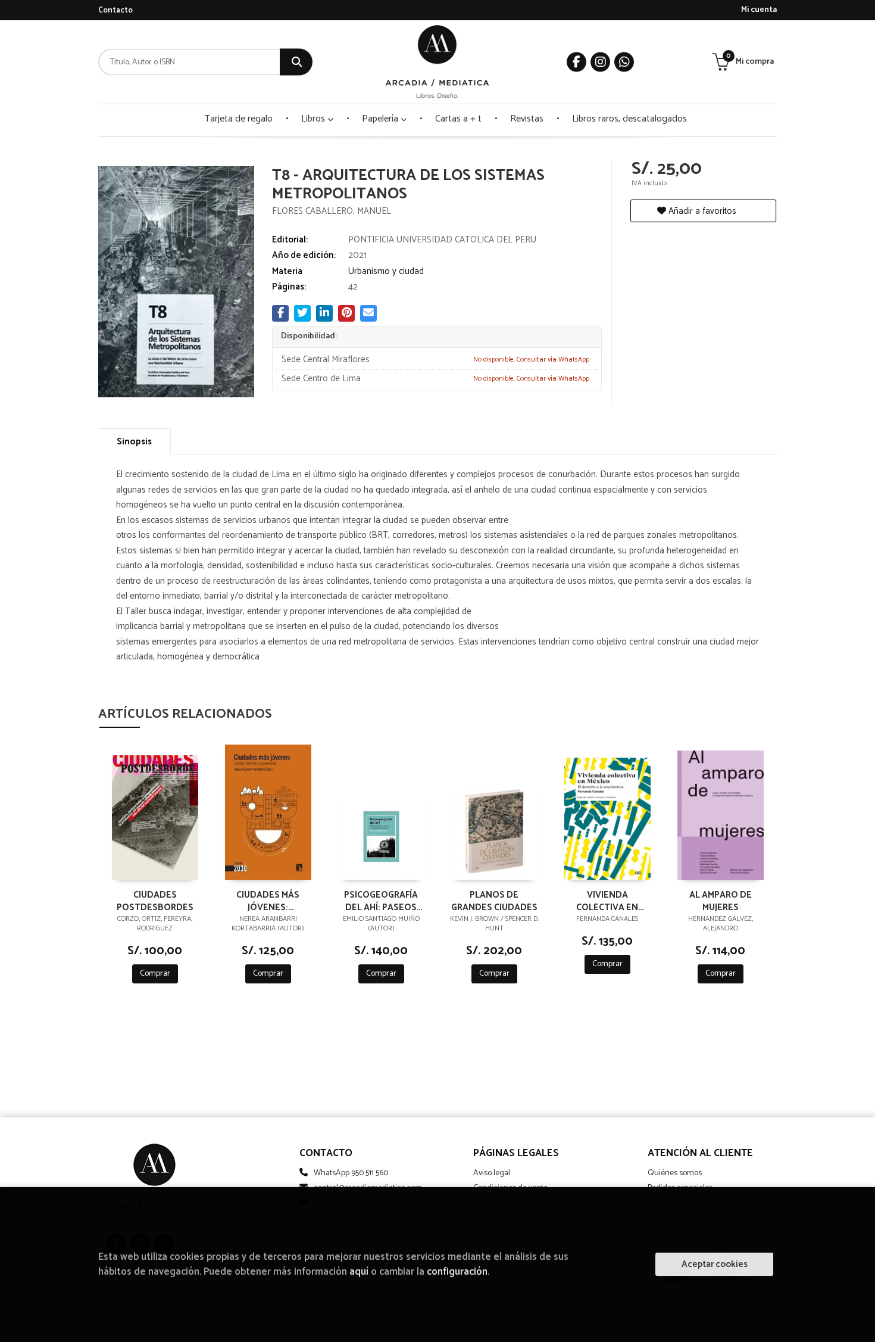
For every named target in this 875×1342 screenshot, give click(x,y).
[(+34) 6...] (624, 62)
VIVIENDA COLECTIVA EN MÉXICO (607, 901)
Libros (314, 119)
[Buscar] (296, 62)
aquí (358, 1272)
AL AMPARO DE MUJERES (720, 901)
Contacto (115, 10)
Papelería (381, 119)
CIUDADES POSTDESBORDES (155, 901)
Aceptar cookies (715, 1264)
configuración (457, 1272)
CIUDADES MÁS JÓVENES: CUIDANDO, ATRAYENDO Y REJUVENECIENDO (268, 901)
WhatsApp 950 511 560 (351, 1173)
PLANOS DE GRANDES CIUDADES (494, 901)
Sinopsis (134, 441)
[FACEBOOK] (576, 62)
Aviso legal (491, 1173)
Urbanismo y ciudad (386, 271)
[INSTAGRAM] (600, 62)
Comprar (155, 973)
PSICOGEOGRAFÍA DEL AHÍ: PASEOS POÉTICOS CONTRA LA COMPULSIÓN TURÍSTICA (381, 901)
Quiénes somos (675, 1173)
